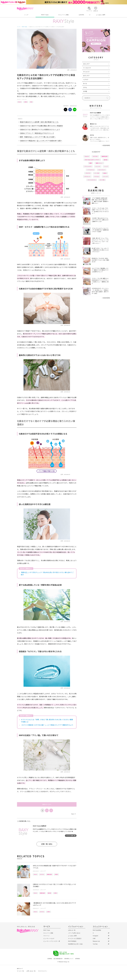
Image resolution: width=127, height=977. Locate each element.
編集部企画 (49, 874)
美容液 (56, 874)
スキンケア (24, 99)
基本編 (49, 893)
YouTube (95, 944)
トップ (26, 14)
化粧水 (25, 102)
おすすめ (42, 874)
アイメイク (86, 72)
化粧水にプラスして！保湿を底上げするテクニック (37, 133)
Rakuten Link (96, 941)
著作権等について (68, 958)
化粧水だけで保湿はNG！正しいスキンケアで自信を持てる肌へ (41, 141)
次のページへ (46, 804)
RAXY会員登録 (97, 930)
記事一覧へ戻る (46, 844)
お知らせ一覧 (71, 930)
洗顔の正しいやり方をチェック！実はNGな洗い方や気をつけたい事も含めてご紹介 (47, 573)
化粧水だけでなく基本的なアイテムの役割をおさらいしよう (40, 129)
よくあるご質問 (100, 14)
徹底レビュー (99, 163)
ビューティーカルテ (48, 938)
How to (19, 102)
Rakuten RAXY (25, 8)
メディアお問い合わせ (74, 933)
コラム (85, 87)
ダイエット (87, 176)
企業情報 (49, 958)
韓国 (90, 163)
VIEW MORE (106, 145)
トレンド (97, 166)
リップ (106, 166)
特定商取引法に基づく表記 (75, 944)
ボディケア (86, 76)
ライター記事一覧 (70, 835)
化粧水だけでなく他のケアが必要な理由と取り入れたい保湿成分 (41, 126)
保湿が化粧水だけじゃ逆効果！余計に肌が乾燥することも (39, 122)
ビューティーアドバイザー (50, 941)
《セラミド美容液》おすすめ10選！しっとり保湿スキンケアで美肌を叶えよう (47, 725)
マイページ (46, 935)
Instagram (95, 935)
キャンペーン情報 (63, 14)
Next (73, 814)
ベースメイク (87, 68)
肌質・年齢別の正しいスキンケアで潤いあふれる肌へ (38, 137)
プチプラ (88, 173)
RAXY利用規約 (72, 941)
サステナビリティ (42, 971)
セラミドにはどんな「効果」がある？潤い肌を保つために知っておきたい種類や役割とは (47, 720)
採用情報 (77, 958)
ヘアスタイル (90, 170)
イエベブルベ (101, 170)
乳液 (31, 102)
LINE (94, 938)
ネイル (85, 83)
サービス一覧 (20, 971)
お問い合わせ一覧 (30, 971)
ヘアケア (85, 79)
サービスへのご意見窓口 (74, 938)
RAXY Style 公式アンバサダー (92, 160)
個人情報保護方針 (58, 958)
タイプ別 (102, 180)
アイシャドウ (88, 166)
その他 (85, 91)
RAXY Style (45, 14)
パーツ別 (96, 173)
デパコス (96, 176)
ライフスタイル (92, 180)
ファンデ (105, 176)
